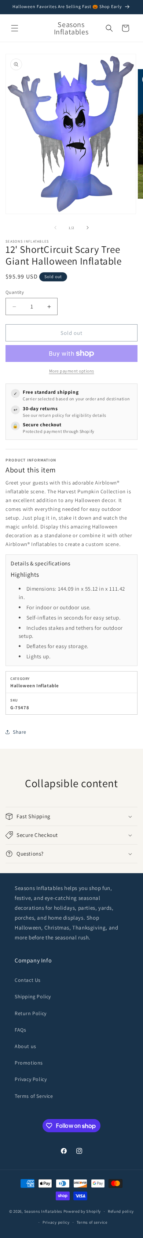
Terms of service (92, 1222)
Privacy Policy (31, 1079)
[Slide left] (55, 228)
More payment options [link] (71, 371)
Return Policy (31, 1013)
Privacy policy (56, 1222)
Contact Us (28, 980)
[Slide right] (88, 228)
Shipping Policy (33, 996)
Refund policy (121, 1211)
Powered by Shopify (82, 1211)
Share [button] (19, 732)
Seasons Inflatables (43, 1211)
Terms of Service (34, 1096)
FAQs (20, 1029)
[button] (15, 28)
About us (25, 1046)
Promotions (29, 1062)
